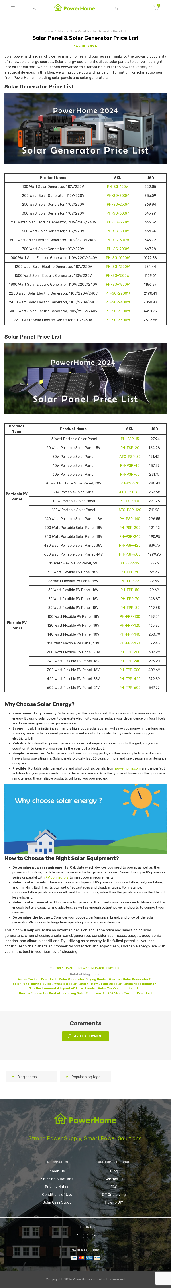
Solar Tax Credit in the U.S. (118, 988)
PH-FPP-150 (130, 643)
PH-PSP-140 (130, 519)
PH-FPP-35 (130, 581)
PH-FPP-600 (130, 688)
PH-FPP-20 (129, 572)
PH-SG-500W (118, 231)
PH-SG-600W (118, 240)
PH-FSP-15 (130, 439)
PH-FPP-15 (130, 563)
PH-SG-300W (118, 213)
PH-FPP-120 (130, 625)
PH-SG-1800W (118, 284)
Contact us (114, 1179)
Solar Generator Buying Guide (82, 979)
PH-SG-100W (118, 187)
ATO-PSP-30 (130, 457)
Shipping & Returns (57, 1179)
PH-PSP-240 (130, 536)
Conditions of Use (57, 1194)
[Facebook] (77, 1236)
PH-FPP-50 (129, 590)
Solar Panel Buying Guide (32, 983)
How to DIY (114, 1202)
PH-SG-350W (118, 222)
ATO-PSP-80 (130, 492)
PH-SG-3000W (118, 311)
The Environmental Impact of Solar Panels (62, 988)
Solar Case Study (57, 1202)
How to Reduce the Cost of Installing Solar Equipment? (61, 993)
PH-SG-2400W (118, 302)
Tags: (53, 968)
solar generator (91, 968)
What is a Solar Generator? (130, 979)
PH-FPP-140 (130, 634)
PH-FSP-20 (129, 448)
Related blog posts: (85, 974)
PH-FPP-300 (129, 670)
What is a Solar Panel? (71, 983)
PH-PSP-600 (130, 554)
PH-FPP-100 (130, 616)
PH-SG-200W (118, 195)
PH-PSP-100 (130, 501)
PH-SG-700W (118, 249)
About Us (57, 1171)
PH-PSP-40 (130, 465)
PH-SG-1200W (118, 267)
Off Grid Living (114, 1194)
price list (113, 968)
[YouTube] (85, 1236)
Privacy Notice (57, 1187)
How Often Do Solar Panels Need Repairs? (123, 983)
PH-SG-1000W (118, 258)
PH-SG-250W (118, 204)
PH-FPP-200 (129, 652)
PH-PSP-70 (129, 483)
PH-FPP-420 (130, 679)
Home (49, 31)
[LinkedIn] (94, 1236)
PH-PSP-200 (130, 528)
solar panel (65, 968)
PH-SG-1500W (118, 275)
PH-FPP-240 (129, 661)
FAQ (114, 1187)
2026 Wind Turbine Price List (130, 993)
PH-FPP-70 (130, 599)
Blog (114, 1171)
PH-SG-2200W (118, 293)
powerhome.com (128, 768)
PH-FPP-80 (130, 608)
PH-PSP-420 (130, 545)
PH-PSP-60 (130, 474)
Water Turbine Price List (37, 979)
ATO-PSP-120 (129, 510)
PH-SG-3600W (118, 320)
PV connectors (57, 877)
